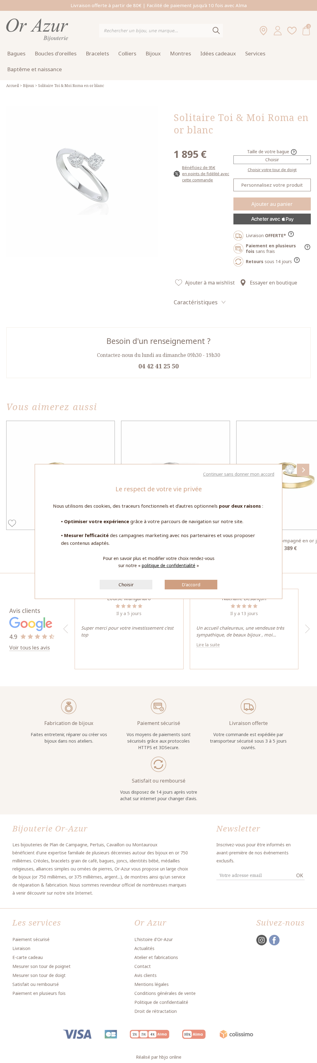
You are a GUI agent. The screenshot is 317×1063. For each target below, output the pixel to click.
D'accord (191, 584)
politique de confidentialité (168, 565)
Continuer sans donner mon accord (238, 474)
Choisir (126, 584)
